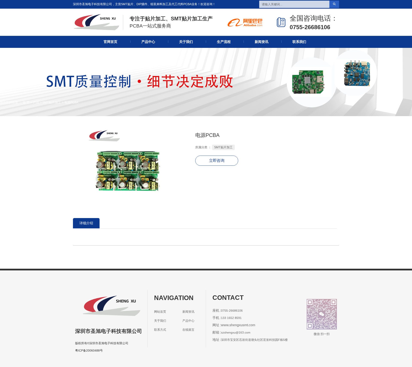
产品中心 (148, 42)
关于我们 (186, 42)
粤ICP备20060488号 (89, 350)
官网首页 (110, 42)
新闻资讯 (261, 42)
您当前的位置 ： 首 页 (15, 102)
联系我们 (299, 42)
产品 (36, 102)
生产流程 (224, 42)
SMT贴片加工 (51, 102)
